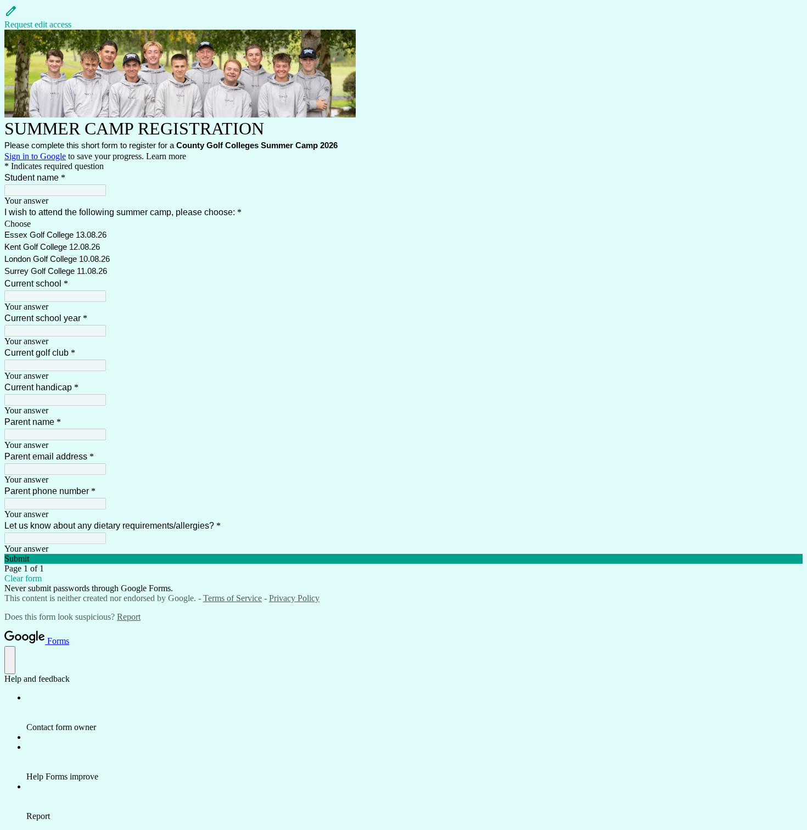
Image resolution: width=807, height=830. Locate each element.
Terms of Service (232, 598)
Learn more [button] (166, 156)
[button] (403, 17)
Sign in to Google (35, 156)
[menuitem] (414, 712)
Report (129, 616)
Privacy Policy (294, 598)
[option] (403, 224)
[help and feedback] (9, 660)
